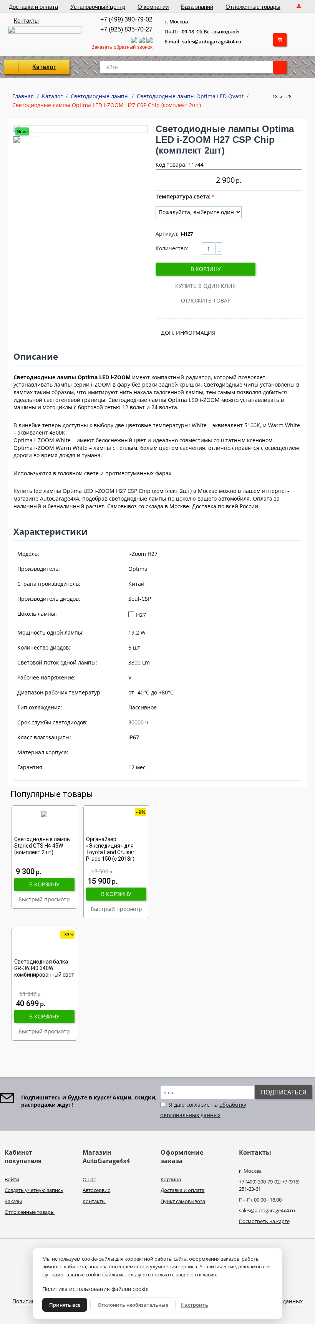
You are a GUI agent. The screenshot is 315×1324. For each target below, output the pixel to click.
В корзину (206, 269)
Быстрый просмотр (44, 899)
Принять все (64, 1304)
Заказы (13, 1201)
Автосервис (96, 1190)
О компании (153, 6)
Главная (23, 96)
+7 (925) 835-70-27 (126, 29)
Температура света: (183, 196)
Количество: (172, 248)
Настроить (194, 1304)
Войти (12, 1179)
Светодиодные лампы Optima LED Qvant (190, 96)
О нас (89, 1179)
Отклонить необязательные (133, 1304)
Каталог (44, 67)
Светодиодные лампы (100, 96)
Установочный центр (97, 6)
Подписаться (283, 1092)
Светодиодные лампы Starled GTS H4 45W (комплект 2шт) (42, 845)
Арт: (167, 234)
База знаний (197, 6)
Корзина (171, 1179)
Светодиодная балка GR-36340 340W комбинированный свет (44, 968)
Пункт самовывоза (183, 1201)
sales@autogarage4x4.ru (267, 1210)
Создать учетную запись (34, 1190)
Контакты (26, 20)
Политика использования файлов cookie (95, 1289)
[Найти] (280, 67)
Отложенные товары (252, 6)
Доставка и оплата (33, 6)
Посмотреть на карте (264, 1221)
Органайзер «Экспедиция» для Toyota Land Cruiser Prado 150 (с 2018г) (110, 848)
